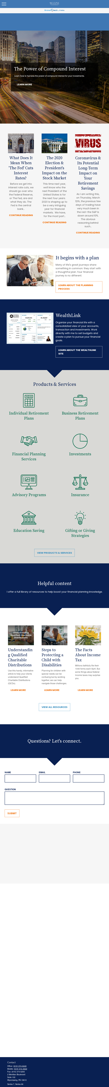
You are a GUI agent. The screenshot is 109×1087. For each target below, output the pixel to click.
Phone (77, 772)
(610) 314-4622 (20, 1068)
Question (10, 789)
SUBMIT (12, 813)
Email (42, 772)
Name (8, 772)
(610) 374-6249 (19, 1066)
